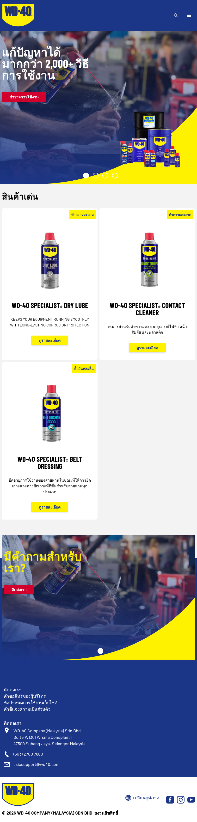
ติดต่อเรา (19, 589)
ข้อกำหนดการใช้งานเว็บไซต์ (30, 702)
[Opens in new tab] (170, 800)
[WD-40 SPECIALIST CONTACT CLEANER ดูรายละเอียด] (147, 290)
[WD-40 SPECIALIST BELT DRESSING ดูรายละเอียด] (50, 447)
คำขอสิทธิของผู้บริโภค (25, 696)
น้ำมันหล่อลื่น (84, 368)
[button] (86, 175)
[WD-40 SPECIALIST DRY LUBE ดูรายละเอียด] (50, 287)
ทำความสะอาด (82, 215)
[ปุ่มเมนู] (189, 15)
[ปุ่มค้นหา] (176, 15)
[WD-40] (18, 15)
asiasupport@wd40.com (36, 764)
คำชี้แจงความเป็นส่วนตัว (27, 709)
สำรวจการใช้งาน (24, 97)
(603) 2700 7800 (28, 754)
